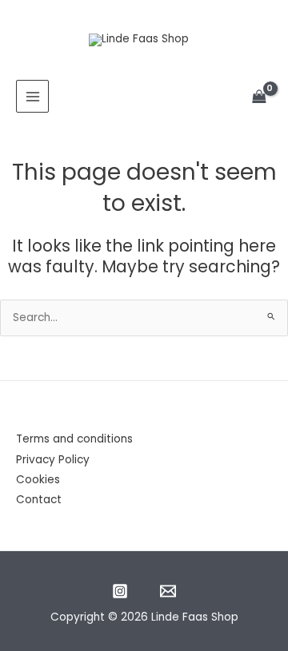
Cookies (38, 479)
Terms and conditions (74, 439)
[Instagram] (120, 591)
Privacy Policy (53, 459)
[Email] (168, 591)
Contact (39, 499)
